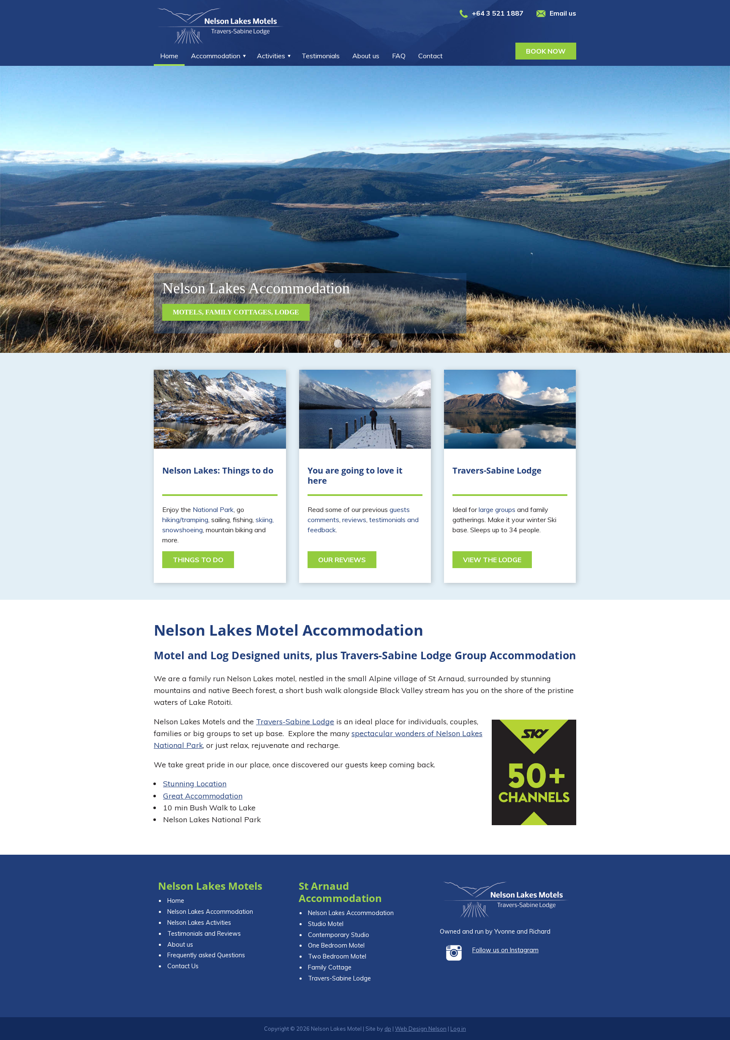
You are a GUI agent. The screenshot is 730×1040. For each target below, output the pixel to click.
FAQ (399, 55)
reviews (354, 519)
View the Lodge (492, 559)
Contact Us (183, 966)
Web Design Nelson (421, 1028)
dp (387, 1028)
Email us (563, 13)
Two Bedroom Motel (337, 956)
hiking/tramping (185, 519)
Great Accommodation (202, 795)
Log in (458, 1028)
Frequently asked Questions (206, 955)
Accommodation (215, 55)
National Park (213, 509)
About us (365, 55)
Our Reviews (342, 559)
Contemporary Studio (338, 935)
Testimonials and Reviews (204, 933)
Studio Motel (325, 924)
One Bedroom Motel (336, 945)
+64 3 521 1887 (497, 13)
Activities (271, 55)
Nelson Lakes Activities (199, 922)
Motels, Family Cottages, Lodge (236, 312)
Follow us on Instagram (505, 950)
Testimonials (321, 55)
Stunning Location (194, 783)
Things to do (198, 559)
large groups (497, 509)
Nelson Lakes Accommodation (210, 911)
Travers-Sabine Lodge (295, 721)
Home (169, 55)
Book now (546, 51)
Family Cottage (329, 967)
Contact (430, 55)
